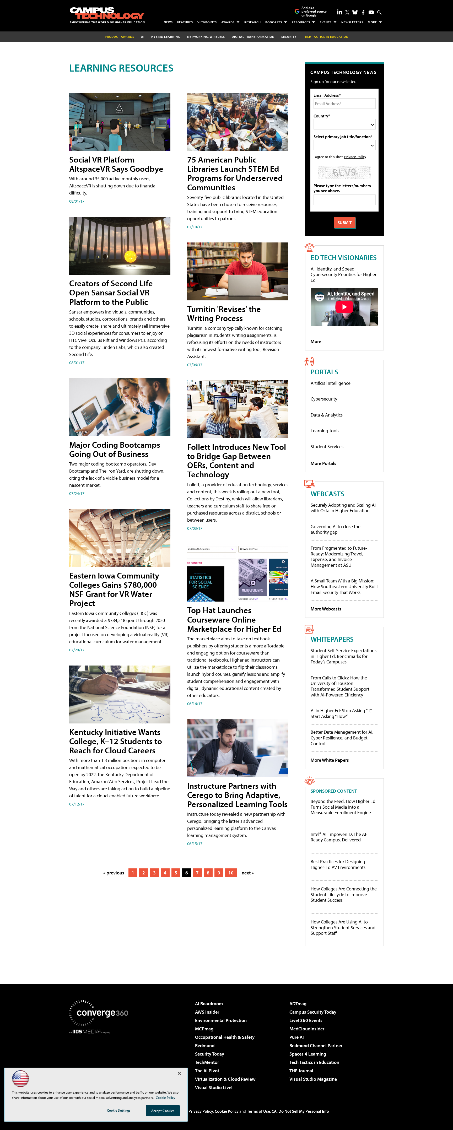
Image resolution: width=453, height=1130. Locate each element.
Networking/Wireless (206, 37)
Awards (228, 22)
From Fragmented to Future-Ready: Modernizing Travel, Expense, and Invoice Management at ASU (339, 556)
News (168, 22)
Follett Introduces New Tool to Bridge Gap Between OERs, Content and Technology (236, 460)
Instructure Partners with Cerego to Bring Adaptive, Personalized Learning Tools (237, 794)
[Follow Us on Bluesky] (355, 12)
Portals (324, 371)
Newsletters (352, 22)
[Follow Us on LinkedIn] (339, 11)
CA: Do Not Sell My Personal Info (300, 1111)
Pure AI (296, 1037)
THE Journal (301, 1071)
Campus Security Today (312, 1012)
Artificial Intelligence (330, 383)
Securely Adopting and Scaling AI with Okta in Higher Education (343, 508)
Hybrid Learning (165, 37)
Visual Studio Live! (214, 1087)
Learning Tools (325, 431)
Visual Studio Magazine (313, 1079)
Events (326, 22)
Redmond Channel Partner (315, 1045)
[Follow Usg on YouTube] (371, 12)
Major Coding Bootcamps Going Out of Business (114, 449)
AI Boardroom (209, 1004)
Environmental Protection (221, 1020)
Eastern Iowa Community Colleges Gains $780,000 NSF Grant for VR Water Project (114, 589)
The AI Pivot (207, 1071)
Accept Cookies (163, 1111)
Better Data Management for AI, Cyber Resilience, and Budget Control (342, 737)
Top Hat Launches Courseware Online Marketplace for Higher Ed (234, 619)
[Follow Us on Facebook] (363, 12)
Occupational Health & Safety (225, 1037)
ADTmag (297, 1004)
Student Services (327, 447)
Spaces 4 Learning (307, 1054)
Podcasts (273, 22)
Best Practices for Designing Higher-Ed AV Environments (338, 864)
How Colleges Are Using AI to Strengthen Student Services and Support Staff (343, 927)
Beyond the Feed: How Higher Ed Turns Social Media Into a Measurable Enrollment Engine (343, 806)
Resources (301, 22)
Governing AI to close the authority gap (335, 529)
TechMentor (207, 1062)
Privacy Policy (355, 156)
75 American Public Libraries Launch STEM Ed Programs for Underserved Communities (235, 173)
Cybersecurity (324, 399)
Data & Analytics (327, 415)
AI (142, 37)
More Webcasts (326, 609)
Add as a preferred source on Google (314, 11)
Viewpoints (207, 22)
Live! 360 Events (305, 1020)
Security (288, 37)
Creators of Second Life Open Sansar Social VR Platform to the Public (111, 292)
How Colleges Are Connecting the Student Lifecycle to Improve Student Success (344, 894)
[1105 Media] (100, 1060)
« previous (113, 873)
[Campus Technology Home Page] (107, 15)
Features (185, 22)
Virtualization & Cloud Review (225, 1079)
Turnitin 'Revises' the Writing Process (224, 313)
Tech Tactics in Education (314, 1062)
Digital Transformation (253, 37)
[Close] (179, 1073)
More (372, 22)
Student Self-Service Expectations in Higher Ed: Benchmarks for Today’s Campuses (343, 656)
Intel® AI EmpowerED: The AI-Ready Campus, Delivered (339, 837)
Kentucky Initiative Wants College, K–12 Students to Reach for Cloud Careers (115, 741)
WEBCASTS (327, 493)
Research (252, 22)
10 (231, 873)
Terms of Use (258, 1111)
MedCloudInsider (306, 1029)
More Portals (323, 463)
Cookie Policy (227, 1111)
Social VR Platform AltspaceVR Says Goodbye (116, 164)
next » (248, 873)
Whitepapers (332, 639)
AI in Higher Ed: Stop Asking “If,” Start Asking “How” (341, 713)
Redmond (204, 1045)
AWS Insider (207, 1012)
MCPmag (204, 1029)
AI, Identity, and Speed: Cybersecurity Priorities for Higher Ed (343, 274)
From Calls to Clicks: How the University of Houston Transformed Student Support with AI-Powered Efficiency (340, 686)
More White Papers (330, 760)
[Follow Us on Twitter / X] (347, 12)
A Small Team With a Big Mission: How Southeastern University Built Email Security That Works (344, 586)
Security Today (209, 1054)
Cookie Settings (119, 1110)
